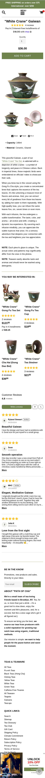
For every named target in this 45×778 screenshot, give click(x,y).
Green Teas (9, 687)
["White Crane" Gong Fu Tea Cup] (33, 293)
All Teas (7, 667)
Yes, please (34, 769)
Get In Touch (10, 752)
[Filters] (34, 407)
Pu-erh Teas (9, 670)
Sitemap (8, 719)
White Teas (9, 683)
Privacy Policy (10, 746)
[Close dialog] (44, 753)
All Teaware (9, 693)
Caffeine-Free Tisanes (14, 690)
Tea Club (8, 726)
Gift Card (8, 729)
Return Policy (10, 739)
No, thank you (33, 772)
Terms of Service (11, 749)
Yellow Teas (9, 680)
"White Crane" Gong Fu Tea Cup (32, 310)
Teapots (7, 697)
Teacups (8, 703)
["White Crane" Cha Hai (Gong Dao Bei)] (11, 345)
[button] (18, 25)
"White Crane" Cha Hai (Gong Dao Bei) (10, 362)
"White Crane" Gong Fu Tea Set (11, 308)
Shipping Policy (11, 732)
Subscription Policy (12, 742)
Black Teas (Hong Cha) (14, 674)
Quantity (22, 37)
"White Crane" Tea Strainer (32, 361)
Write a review (17, 407)
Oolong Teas (9, 677)
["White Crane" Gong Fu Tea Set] (11, 293)
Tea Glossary (10, 723)
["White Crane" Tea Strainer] (33, 345)
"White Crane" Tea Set (12, 161)
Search (7, 716)
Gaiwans (8, 700)
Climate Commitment (13, 736)
